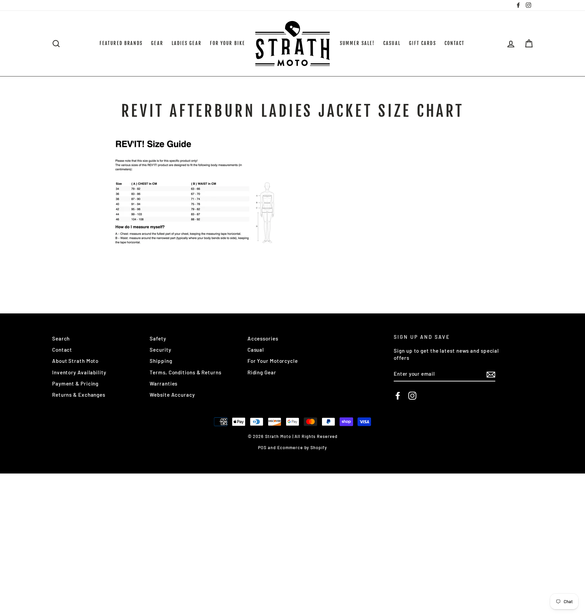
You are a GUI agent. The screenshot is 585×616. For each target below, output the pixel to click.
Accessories (262, 338)
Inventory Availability (79, 372)
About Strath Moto (75, 361)
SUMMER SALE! (357, 43)
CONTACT (455, 43)
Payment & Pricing (75, 383)
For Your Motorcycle (272, 361)
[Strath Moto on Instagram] (412, 396)
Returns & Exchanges (78, 395)
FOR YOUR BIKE (227, 43)
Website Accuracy (172, 395)
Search (61, 338)
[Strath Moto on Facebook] (398, 396)
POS (262, 447)
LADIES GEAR (186, 43)
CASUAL (391, 43)
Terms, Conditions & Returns (185, 372)
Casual (255, 350)
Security (160, 350)
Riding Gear (261, 372)
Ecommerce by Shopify (302, 447)
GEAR (157, 43)
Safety (158, 338)
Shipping (161, 361)
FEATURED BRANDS (121, 43)
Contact (62, 350)
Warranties (163, 383)
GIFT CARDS (422, 43)
